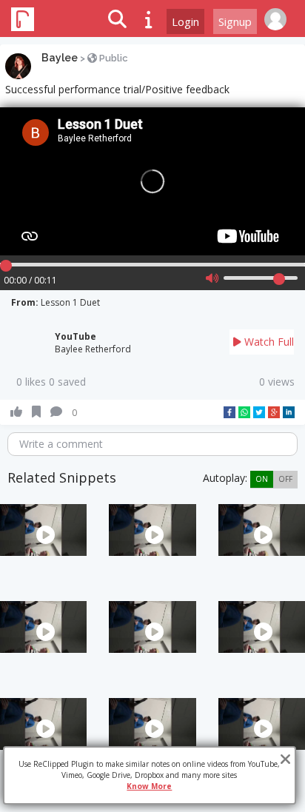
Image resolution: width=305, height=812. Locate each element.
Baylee (59, 58)
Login (185, 21)
